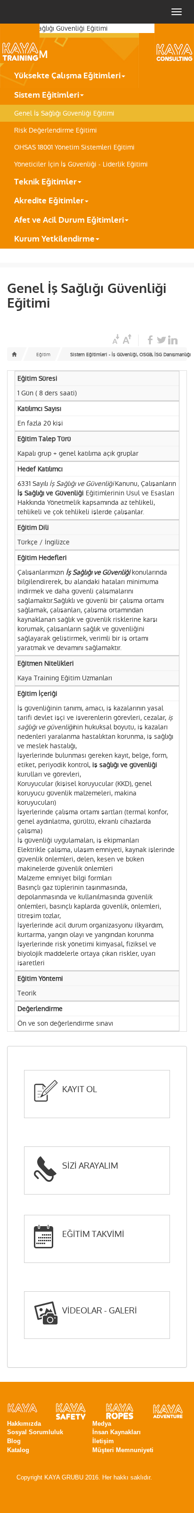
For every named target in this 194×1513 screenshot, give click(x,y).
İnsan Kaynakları (116, 1432)
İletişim (103, 1441)
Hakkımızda (24, 1423)
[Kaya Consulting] (161, 43)
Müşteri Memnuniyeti (123, 1450)
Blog (14, 1441)
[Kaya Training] (33, 43)
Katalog (18, 1450)
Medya (101, 1423)
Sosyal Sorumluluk (35, 1432)
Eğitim (43, 354)
